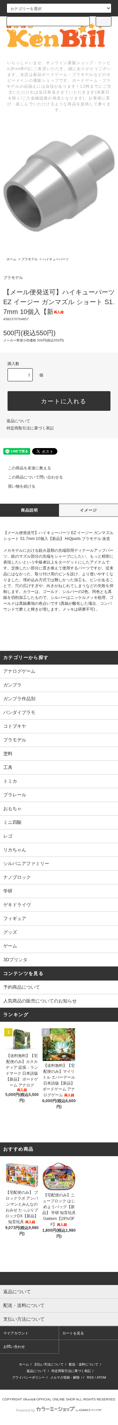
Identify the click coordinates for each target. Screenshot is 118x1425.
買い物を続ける (21, 486)
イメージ (88, 510)
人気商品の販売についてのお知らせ (40, 1000)
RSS (90, 1377)
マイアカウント (16, 1333)
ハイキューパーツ (56, 259)
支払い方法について (49, 1364)
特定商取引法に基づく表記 (30, 428)
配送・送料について (83, 1364)
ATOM (101, 1377)
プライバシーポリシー (28, 1377)
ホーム (11, 259)
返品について (18, 421)
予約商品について (21, 987)
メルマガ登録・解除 (65, 1377)
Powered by (25, 1410)
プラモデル (29, 259)
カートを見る (73, 1333)
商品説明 (29, 510)
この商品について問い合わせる (35, 477)
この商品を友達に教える (29, 468)
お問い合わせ (14, 1346)
